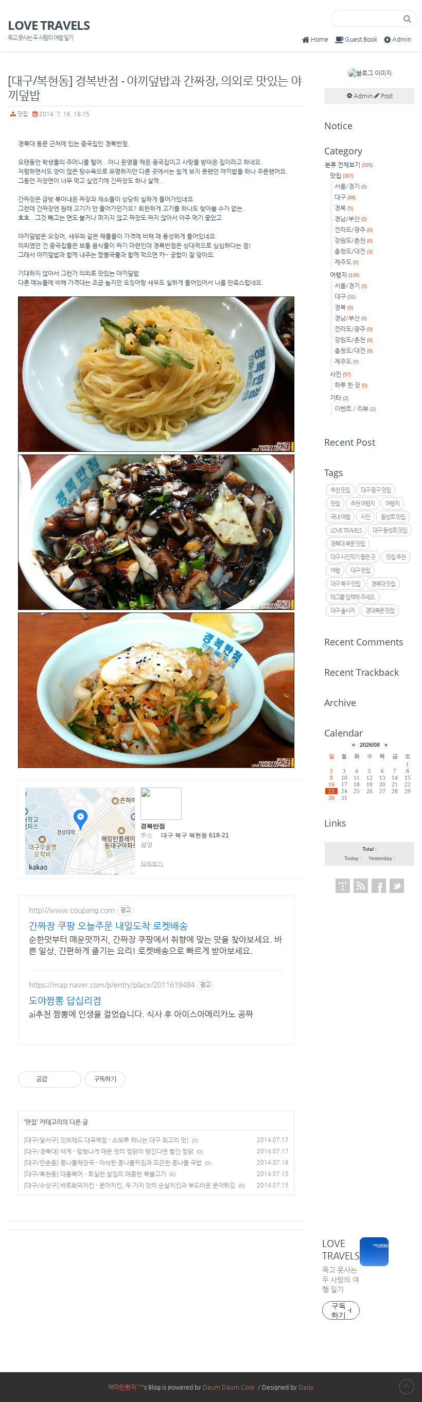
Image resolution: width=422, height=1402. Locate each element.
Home (319, 39)
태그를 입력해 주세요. (352, 597)
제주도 (347, 262)
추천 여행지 (362, 503)
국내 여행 (340, 517)
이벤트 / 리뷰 (355, 408)
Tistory (343, 886)
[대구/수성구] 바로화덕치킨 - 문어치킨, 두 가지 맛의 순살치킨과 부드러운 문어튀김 (129, 1185)
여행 (335, 570)
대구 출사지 (342, 610)
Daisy (306, 1387)
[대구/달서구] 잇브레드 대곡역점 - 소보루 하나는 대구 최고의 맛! (106, 1140)
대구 (345, 197)
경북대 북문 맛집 (347, 543)
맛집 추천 (396, 557)
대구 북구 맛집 (345, 584)
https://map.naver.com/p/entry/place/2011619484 (112, 984)
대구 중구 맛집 (376, 490)
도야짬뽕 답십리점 (65, 1000)
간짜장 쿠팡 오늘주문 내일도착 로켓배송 (108, 925)
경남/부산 (351, 218)
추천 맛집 (340, 490)
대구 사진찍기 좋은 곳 (352, 557)
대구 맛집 (360, 570)
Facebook (379, 886)
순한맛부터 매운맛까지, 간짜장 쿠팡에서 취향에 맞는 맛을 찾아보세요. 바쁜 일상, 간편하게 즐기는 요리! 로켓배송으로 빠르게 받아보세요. (155, 945)
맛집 (22, 114)
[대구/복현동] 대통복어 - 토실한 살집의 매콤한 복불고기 (95, 1174)
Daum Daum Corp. (229, 1387)
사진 (340, 374)
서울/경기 (351, 186)
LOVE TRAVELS (49, 25)
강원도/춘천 (354, 240)
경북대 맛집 (383, 584)
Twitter (397, 886)
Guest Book (361, 39)
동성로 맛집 (393, 517)
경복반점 (152, 826)
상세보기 (151, 863)
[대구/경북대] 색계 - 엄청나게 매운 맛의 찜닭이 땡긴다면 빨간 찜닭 (109, 1151)
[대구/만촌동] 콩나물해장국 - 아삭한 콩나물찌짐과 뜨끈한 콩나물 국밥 (113, 1162)
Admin (401, 39)
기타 (339, 397)
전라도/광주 (354, 229)
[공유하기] (56, 1079)
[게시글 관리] (69, 1079)
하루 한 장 (351, 385)
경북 (344, 208)
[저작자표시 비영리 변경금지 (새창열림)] (139, 1079)
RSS (361, 886)
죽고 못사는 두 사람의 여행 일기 (340, 1279)
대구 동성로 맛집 (390, 530)
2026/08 (370, 745)
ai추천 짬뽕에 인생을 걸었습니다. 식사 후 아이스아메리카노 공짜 (141, 1014)
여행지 (344, 274)
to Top (406, 1386)
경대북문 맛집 (379, 610)
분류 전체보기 (349, 164)
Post (386, 95)
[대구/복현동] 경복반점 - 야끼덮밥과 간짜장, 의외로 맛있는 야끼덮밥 (155, 87)
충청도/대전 (354, 251)
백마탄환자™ (125, 1387)
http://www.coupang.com (72, 910)
